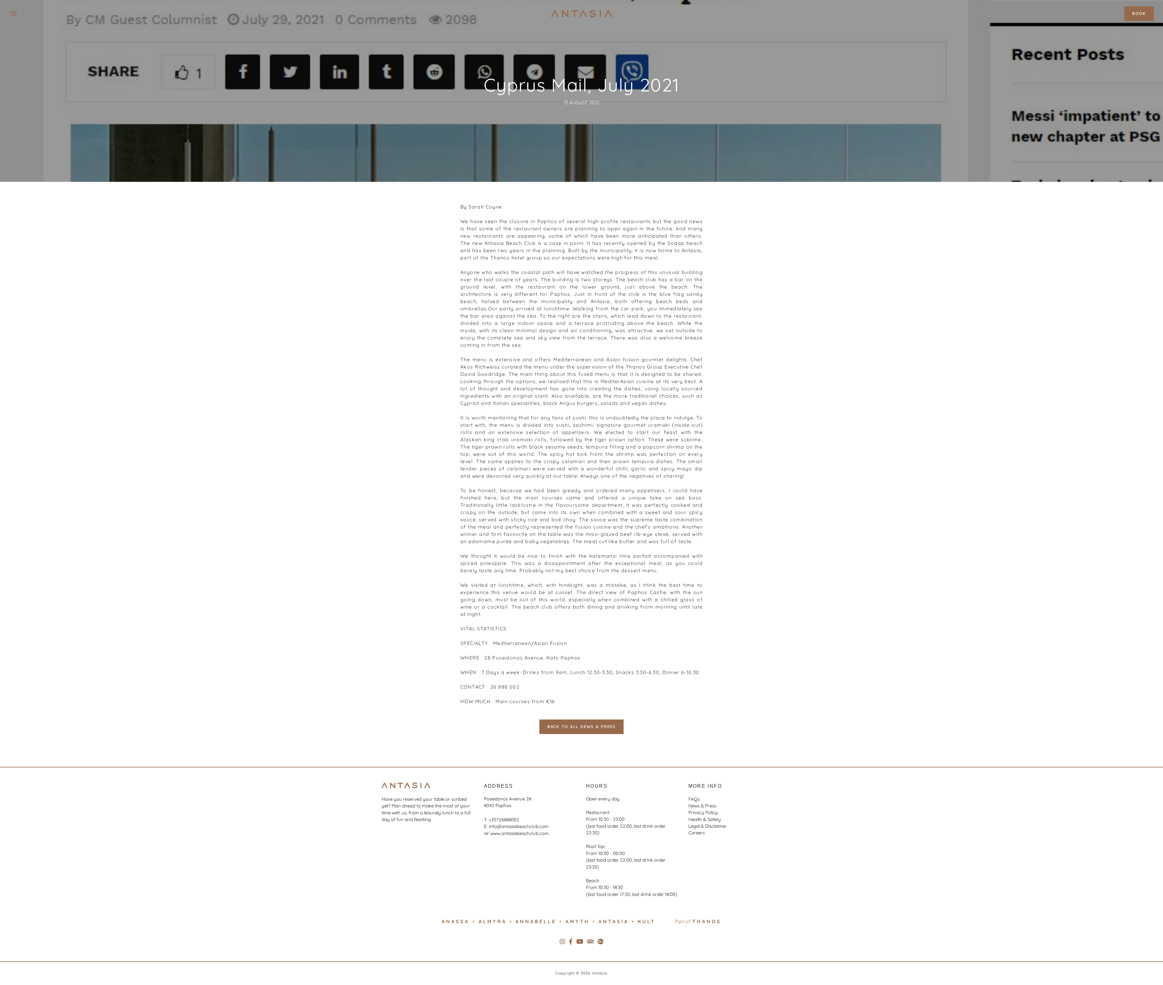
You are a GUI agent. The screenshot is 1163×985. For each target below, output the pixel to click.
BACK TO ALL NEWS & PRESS (581, 726)
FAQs (694, 799)
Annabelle (535, 921)
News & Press (702, 806)
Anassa (455, 921)
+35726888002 (504, 820)
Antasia (613, 921)
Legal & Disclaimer (707, 826)
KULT (646, 921)
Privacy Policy (703, 812)
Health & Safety (704, 819)
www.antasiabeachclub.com (519, 833)
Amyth (577, 921)
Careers (696, 833)
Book (1139, 13)
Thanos (706, 921)
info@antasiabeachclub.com (519, 826)
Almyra (493, 921)
